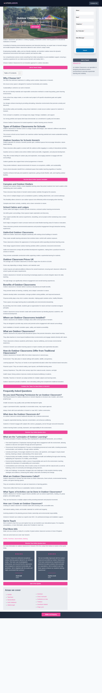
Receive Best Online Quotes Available (35, 179)
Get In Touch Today (35, 67)
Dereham (40, 594)
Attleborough (11, 605)
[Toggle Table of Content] (19, 73)
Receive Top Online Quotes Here (35, 432)
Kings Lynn (40, 607)
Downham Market (42, 604)
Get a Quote (35, 26)
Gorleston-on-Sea (42, 599)
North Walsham (11, 602)
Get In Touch (85, 60)
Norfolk (5, 538)
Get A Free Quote (35, 583)
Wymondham (18, 538)
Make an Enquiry (51, 614)
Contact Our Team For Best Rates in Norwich (35, 386)
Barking (25, 538)
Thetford (39, 602)
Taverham (11, 538)
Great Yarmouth (42, 596)
